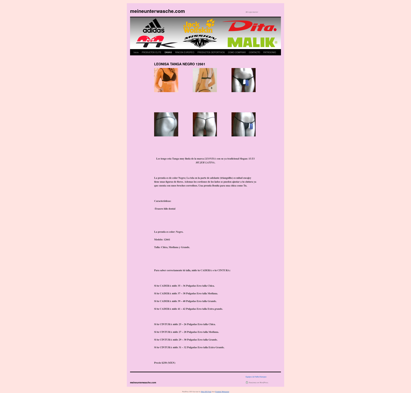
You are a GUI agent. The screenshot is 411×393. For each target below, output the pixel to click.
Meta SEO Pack (206, 391)
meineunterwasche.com (157, 10)
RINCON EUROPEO (184, 52)
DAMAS (168, 52)
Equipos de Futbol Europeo (256, 376)
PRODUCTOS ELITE (151, 52)
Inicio (136, 52)
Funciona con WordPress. (259, 382)
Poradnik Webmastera (222, 391)
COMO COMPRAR (237, 52)
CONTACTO (254, 52)
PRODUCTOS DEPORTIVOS (211, 52)
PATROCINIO (269, 52)
